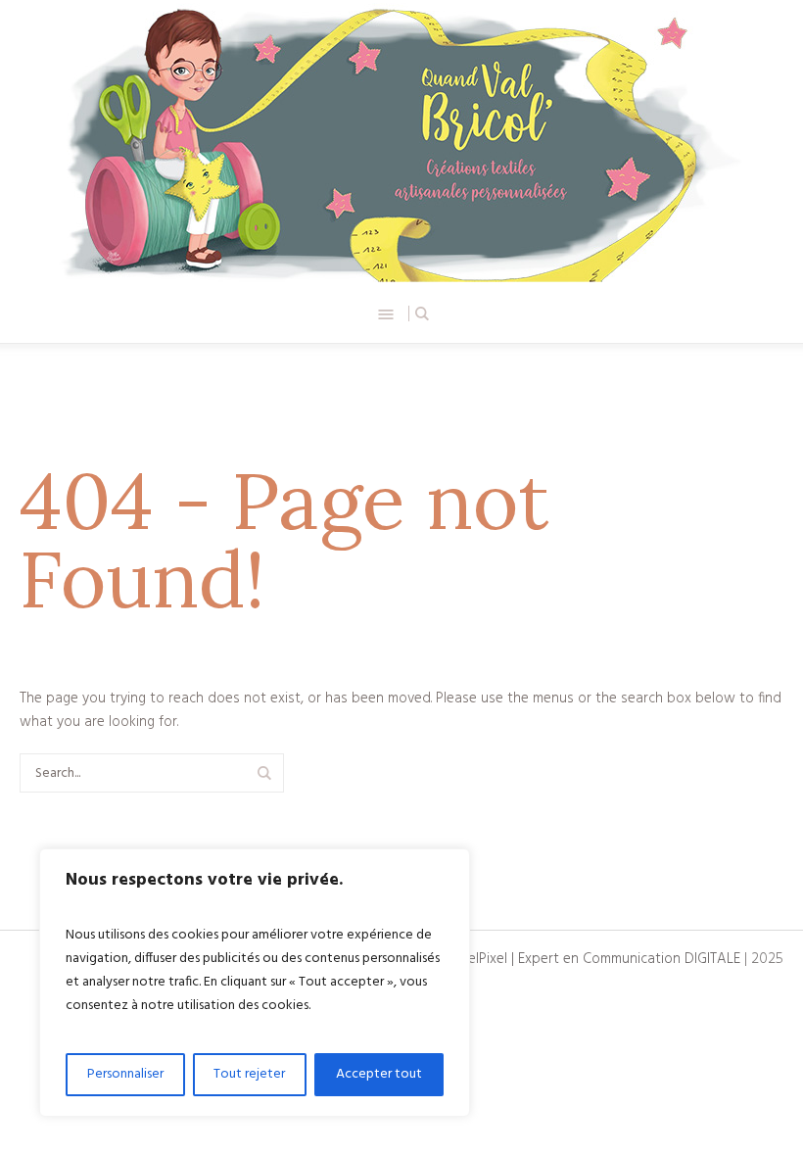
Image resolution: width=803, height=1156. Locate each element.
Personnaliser (125, 1074)
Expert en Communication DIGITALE (629, 959)
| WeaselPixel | (471, 959)
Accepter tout (379, 1074)
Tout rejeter (249, 1074)
